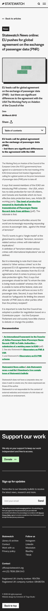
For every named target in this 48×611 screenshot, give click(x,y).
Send (41, 500)
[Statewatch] (13, 4)
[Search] (39, 4)
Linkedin (29, 544)
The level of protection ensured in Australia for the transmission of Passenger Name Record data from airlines (21, 206)
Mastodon (30, 547)
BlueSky (29, 551)
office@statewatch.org (13, 567)
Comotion (19, 596)
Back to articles (13, 18)
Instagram (30, 540)
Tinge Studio (30, 596)
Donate (8, 459)
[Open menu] (44, 3)
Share (5, 122)
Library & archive (10, 540)
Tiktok (28, 554)
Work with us (8, 547)
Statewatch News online (13, 366)
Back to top (10, 605)
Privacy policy (8, 551)
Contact (6, 544)
